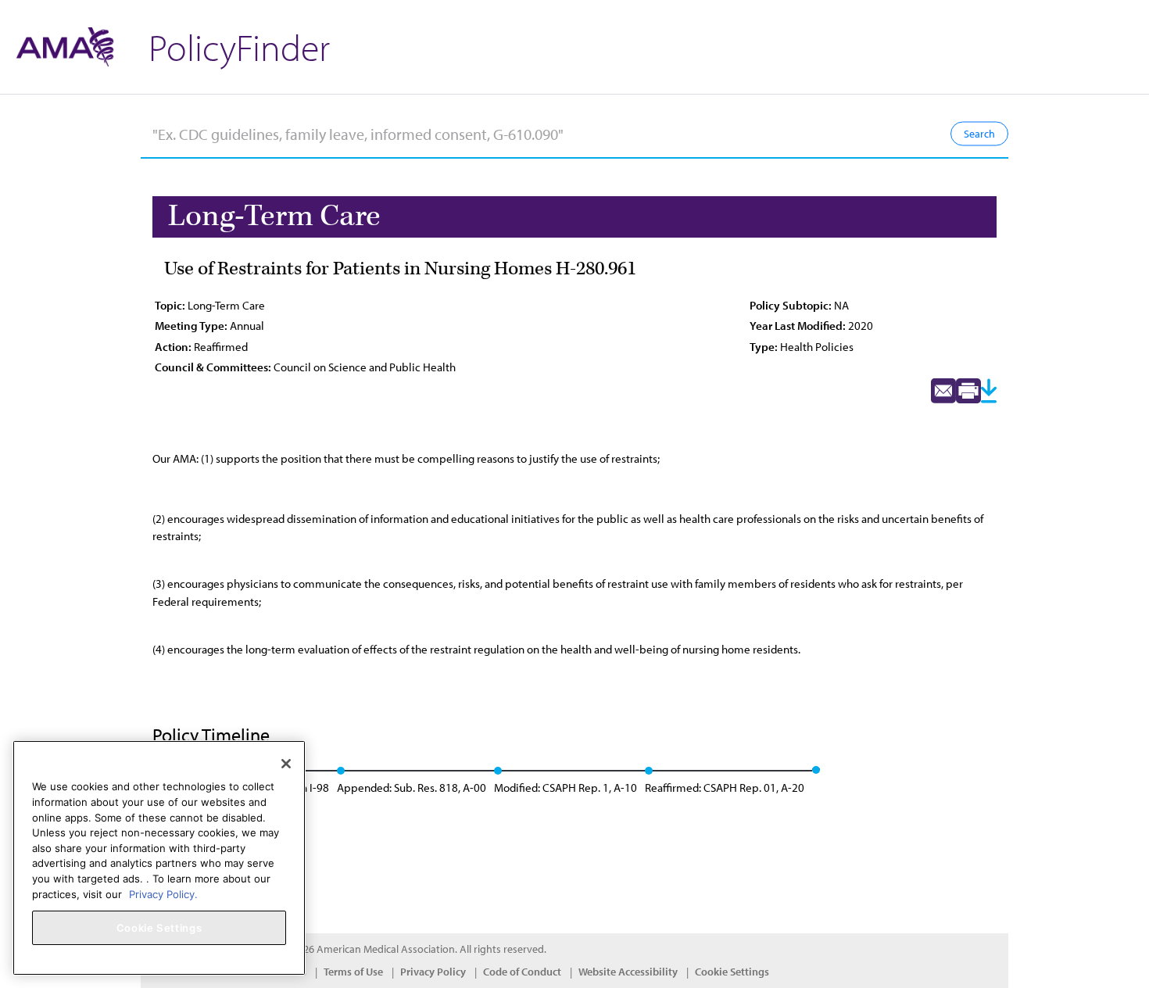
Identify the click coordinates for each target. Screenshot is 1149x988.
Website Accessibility (628, 972)
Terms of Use (353, 972)
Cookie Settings (732, 972)
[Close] (286, 763)
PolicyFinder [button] (239, 46)
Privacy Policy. (163, 893)
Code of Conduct (522, 972)
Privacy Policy (433, 972)
